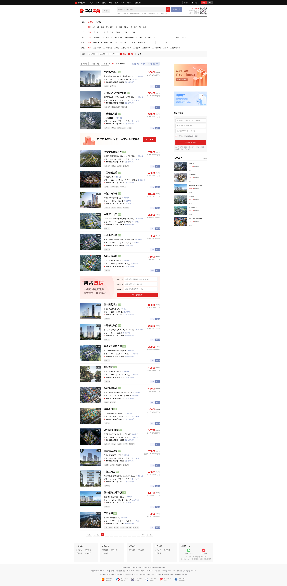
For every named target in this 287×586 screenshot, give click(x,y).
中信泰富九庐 (110, 235)
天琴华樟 (108, 513)
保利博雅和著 (110, 388)
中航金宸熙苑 (110, 113)
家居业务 (114, 550)
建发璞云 (108, 367)
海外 (129, 3)
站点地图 (88, 553)
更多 (204, 158)
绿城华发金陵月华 (113, 151)
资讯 (104, 3)
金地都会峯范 (110, 325)
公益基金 (137, 3)
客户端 (194, 3)
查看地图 (140, 76)
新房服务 (105, 550)
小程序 (186, 3)
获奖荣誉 (88, 550)
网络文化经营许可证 (181, 574)
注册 (210, 3)
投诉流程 (79, 553)
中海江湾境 (109, 471)
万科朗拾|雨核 (111, 430)
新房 (97, 3)
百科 (122, 3)
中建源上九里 (110, 214)
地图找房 (176, 9)
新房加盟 (131, 550)
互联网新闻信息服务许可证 (146, 574)
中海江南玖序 (110, 193)
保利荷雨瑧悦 (110, 256)
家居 (116, 3)
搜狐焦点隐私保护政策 (190, 136)
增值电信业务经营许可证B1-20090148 (111, 574)
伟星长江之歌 (110, 450)
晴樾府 (119, 13)
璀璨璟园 (108, 409)
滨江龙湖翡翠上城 (162, 13)
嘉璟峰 (144, 13)
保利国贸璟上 (110, 304)
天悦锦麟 (125, 13)
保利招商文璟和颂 (135, 13)
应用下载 (167, 550)
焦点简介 (79, 550)
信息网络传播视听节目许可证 (165, 574)
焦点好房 (158, 550)
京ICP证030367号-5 (131, 574)
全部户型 (136, 79)
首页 (91, 3)
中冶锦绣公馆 (110, 172)
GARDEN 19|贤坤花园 (115, 93)
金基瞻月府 (151, 13)
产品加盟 (140, 550)
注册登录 (158, 553)
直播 (110, 3)
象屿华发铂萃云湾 (113, 346)
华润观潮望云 (110, 72)
